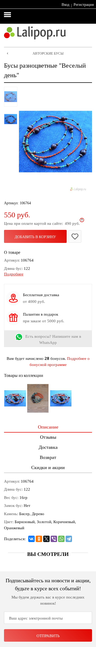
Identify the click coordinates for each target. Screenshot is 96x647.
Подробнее (13, 274)
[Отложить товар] (75, 236)
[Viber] (54, 539)
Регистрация (84, 5)
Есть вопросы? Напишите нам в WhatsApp (53, 339)
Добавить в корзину (35, 237)
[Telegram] (69, 539)
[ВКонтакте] (31, 539)
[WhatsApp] (61, 539)
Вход (65, 5)
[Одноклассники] (39, 539)
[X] (46, 539)
